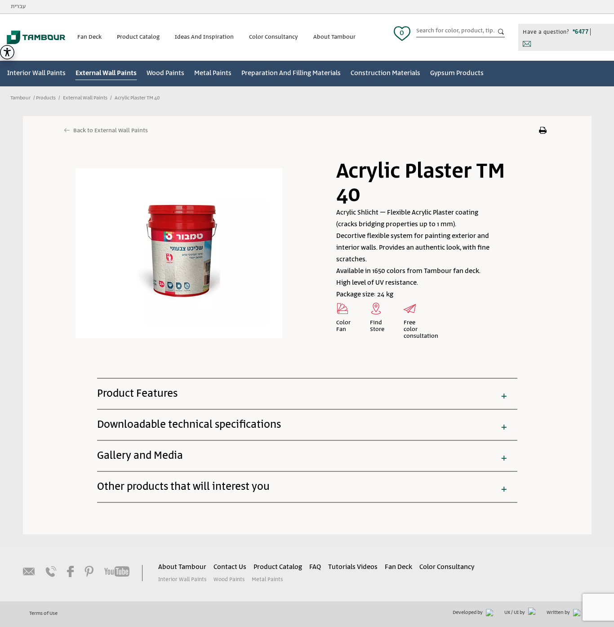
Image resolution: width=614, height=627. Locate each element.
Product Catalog (138, 37)
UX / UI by (515, 612)
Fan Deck (89, 37)
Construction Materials (385, 73)
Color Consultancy (273, 37)
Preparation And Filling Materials (291, 73)
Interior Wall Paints (36, 73)
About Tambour (334, 37)
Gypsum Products (457, 73)
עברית (18, 6)
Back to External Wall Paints (110, 130)
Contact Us (230, 567)
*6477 (581, 31)
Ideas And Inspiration (204, 37)
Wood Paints (165, 73)
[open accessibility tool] (7, 52)
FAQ (315, 567)
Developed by (468, 612)
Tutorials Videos (353, 567)
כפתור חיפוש (501, 32)
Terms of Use (43, 613)
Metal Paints (212, 73)
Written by (559, 612)
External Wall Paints (106, 73)
